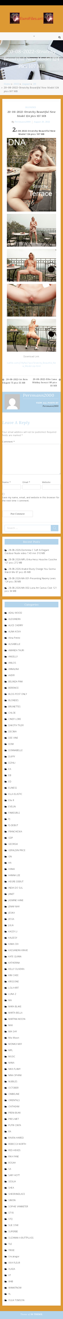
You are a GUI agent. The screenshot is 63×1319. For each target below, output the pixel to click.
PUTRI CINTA (14, 1125)
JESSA (11, 919)
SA (9, 1168)
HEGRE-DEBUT (16, 881)
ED (9, 781)
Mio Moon (13, 1037)
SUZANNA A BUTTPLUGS (21, 1237)
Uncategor (13, 1256)
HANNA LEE (14, 875)
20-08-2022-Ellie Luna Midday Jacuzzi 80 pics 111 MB (44, 382)
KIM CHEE (13, 975)
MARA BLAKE (14, 1006)
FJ (9, 819)
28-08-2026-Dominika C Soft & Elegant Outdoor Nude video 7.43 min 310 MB (27, 552)
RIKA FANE (13, 1156)
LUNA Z (12, 994)
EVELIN (12, 806)
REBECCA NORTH (17, 1144)
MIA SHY (12, 1031)
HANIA (11, 869)
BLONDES (30, 107)
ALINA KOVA (14, 631)
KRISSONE (13, 981)
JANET (11, 894)
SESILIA (12, 1181)
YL (9, 1293)
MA (10, 1000)
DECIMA (12, 731)
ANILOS (12, 662)
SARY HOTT (14, 1175)
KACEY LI (12, 931)
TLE (10, 1243)
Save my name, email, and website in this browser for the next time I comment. (30, 499)
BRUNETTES (14, 706)
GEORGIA (13, 844)
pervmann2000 (23, 121)
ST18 (10, 1212)
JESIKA (11, 912)
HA (9, 862)
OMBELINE (13, 1094)
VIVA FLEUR (14, 1262)
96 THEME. (37, 1314)
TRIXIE (11, 1250)
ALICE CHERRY (15, 625)
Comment (8, 441)
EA (9, 769)
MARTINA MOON (16, 1019)
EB (9, 775)
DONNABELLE (15, 750)
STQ (10, 1218)
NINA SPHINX (15, 1075)
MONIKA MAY (15, 1044)
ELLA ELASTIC (15, 794)
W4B (10, 1281)
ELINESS (12, 787)
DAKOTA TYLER (16, 725)
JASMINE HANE (15, 900)
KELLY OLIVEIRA (16, 969)
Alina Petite (14, 637)
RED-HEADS (14, 1150)
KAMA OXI (13, 944)
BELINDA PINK (15, 681)
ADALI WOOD (15, 612)
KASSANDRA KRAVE (18, 950)
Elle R (11, 800)
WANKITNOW (15, 1287)
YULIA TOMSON (16, 1300)
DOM (11, 744)
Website (46, 482)
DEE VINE (13, 737)
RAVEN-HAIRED (16, 1137)
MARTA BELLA (15, 1012)
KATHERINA (14, 962)
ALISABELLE (14, 644)
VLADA (11, 1268)
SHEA (11, 1187)
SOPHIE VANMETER (18, 1206)
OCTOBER (13, 1087)
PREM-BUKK (14, 1112)
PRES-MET (13, 1119)
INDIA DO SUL (15, 887)
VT (9, 1275)
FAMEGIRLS (14, 812)
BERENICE (13, 687)
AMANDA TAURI (16, 650)
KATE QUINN (14, 956)
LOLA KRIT (13, 987)
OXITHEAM (13, 1106)
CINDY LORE (14, 719)
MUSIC (11, 1056)
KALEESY (12, 937)
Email (26, 482)
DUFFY (11, 756)
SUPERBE (13, 1231)
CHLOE (12, 712)
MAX (10, 1025)
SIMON (12, 1200)
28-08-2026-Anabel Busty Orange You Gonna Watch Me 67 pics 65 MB (30, 570)
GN (10, 856)
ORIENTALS (14, 1100)
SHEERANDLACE (16, 1193)
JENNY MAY (14, 906)
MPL (10, 1050)
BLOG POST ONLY (17, 694)
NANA (11, 1062)
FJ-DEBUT (13, 825)
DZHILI (11, 762)
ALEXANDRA (14, 619)
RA (9, 1131)
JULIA (11, 925)
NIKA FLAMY (14, 1069)
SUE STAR (13, 1225)
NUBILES (12, 1081)
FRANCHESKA (15, 831)
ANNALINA (13, 669)
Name (6, 482)
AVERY (11, 675)
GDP (10, 837)
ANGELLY (13, 656)
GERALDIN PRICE (16, 850)
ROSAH (12, 1162)
